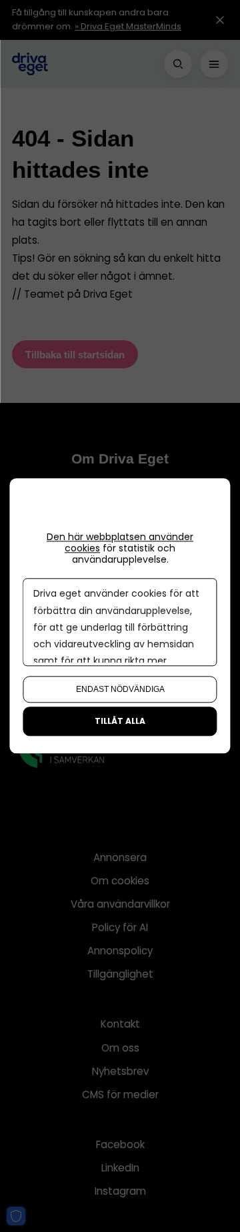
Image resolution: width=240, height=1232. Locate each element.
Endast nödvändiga (120, 690)
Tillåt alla (120, 721)
